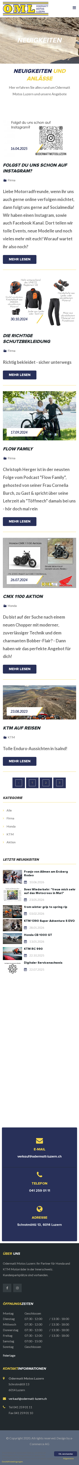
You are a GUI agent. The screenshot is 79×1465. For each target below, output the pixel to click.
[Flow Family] (39, 415)
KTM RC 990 (33, 948)
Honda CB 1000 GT (38, 934)
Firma (10, 818)
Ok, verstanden (65, 1454)
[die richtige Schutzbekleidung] (39, 301)
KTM (10, 834)
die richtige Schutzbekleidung (26, 339)
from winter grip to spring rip (45, 907)
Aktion (11, 842)
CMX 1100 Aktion (23, 596)
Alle (9, 810)
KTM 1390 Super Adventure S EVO (49, 920)
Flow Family (18, 449)
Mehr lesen (19, 259)
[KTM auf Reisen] (39, 702)
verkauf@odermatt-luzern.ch (39, 1156)
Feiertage (9, 1355)
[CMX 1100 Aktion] (39, 563)
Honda (11, 826)
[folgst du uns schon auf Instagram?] (39, 138)
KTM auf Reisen (21, 728)
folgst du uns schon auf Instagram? (35, 168)
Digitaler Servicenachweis (43, 962)
